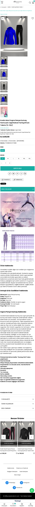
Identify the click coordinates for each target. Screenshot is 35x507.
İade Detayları (24, 471)
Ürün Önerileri (5, 408)
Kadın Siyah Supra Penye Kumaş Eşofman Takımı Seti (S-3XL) (18, 450)
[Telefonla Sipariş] (9, 173)
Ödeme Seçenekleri (7, 404)
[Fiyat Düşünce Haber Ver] (21, 173)
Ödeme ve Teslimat (22, 468)
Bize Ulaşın (17, 475)
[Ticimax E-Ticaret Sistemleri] (17, 501)
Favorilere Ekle (8, 453)
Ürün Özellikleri (6, 189)
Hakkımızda (10, 468)
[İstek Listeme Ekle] (13, 173)
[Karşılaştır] (17, 173)
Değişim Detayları (12, 471)
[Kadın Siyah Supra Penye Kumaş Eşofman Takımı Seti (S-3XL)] (18, 434)
